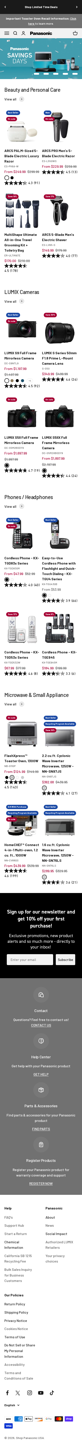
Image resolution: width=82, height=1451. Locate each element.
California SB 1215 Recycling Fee (18, 1258)
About (50, 1217)
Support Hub (14, 1225)
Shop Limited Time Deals (41, 7)
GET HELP (41, 1074)
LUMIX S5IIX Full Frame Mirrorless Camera (56, 442)
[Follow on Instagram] (30, 1393)
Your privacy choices (55, 1258)
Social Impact (56, 1234)
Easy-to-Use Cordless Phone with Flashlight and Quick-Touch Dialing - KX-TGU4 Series (59, 568)
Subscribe (65, 960)
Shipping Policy (16, 1312)
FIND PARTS (41, 1129)
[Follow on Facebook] (7, 1393)
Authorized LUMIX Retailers (59, 1245)
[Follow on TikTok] (52, 1393)
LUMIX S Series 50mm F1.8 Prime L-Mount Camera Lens (59, 358)
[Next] (77, 7)
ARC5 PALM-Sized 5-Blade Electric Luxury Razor (21, 156)
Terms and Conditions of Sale (18, 1375)
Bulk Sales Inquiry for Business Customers (18, 1275)
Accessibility (14, 1364)
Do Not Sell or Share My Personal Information (19, 1350)
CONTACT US (41, 1025)
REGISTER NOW (41, 1183)
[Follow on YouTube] (41, 1393)
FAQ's (8, 1217)
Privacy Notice (15, 1320)
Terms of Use (14, 1337)
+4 (30, 380)
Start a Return (15, 1234)
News (49, 1225)
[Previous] (5, 7)
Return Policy (14, 1304)
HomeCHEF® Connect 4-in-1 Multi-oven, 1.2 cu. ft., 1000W (21, 850)
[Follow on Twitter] (18, 1393)
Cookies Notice (16, 1329)
